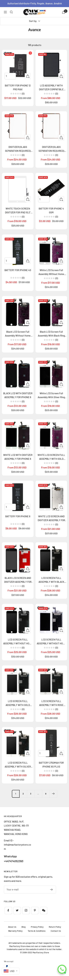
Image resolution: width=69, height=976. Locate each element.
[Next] (53, 794)
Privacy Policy (37, 927)
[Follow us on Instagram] (26, 910)
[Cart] (63, 12)
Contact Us (56, 931)
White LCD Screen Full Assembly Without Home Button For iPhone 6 (51, 272)
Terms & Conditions (36, 931)
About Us (12, 927)
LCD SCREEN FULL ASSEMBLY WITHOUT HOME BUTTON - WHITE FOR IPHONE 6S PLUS (51, 641)
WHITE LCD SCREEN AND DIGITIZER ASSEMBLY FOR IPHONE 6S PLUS (51, 518)
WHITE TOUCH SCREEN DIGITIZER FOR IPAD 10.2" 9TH (17, 210)
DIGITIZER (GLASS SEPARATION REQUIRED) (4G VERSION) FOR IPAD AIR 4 (18, 149)
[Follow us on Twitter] (17, 910)
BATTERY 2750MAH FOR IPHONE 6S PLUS (51, 764)
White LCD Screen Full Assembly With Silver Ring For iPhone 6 (51, 395)
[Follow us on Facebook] (8, 910)
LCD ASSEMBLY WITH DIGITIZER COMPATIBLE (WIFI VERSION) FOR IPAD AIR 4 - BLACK (51, 87)
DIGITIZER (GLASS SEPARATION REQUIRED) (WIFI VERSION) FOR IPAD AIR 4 (51, 149)
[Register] (51, 889)
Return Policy (55, 927)
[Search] (11, 12)
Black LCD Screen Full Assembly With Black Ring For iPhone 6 (51, 333)
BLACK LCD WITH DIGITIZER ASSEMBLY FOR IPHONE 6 (17, 395)
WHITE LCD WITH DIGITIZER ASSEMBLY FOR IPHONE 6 (17, 456)
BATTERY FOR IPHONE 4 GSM (51, 210)
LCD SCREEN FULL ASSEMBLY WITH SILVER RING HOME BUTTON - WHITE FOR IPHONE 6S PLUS (18, 764)
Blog (24, 927)
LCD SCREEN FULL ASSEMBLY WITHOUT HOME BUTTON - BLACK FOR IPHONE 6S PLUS (17, 641)
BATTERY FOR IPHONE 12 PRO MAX (18, 87)
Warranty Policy (15, 931)
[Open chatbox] (61, 969)
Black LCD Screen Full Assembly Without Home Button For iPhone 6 (17, 333)
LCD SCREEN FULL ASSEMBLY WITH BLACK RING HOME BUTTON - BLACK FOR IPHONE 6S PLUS (51, 580)
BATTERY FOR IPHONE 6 (17, 516)
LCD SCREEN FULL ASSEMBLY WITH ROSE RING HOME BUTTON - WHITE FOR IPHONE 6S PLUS (51, 703)
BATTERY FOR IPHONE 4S (17, 270)
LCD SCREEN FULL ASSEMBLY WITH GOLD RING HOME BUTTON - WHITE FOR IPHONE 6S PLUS (18, 703)
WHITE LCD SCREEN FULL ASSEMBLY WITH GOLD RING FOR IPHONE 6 (51, 457)
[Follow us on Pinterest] (34, 910)
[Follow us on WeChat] (43, 910)
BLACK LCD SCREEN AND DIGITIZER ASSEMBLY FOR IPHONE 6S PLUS (17, 580)
